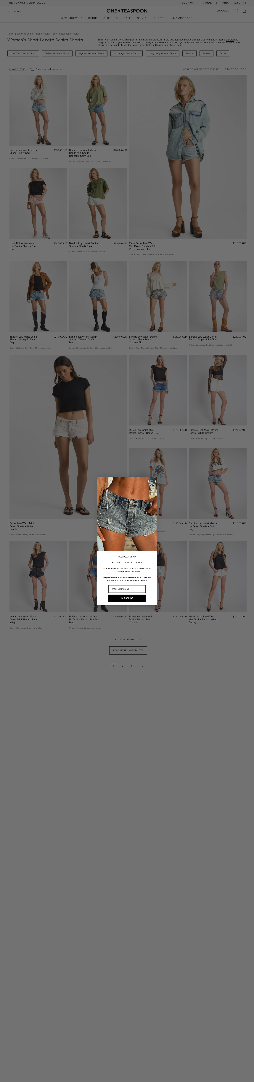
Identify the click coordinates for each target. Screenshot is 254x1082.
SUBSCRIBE (127, 598)
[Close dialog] (152, 481)
